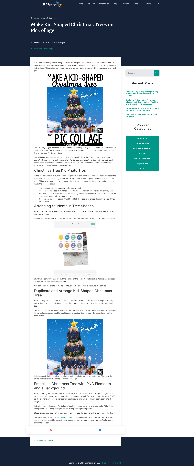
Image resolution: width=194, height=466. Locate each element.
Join (157, 4)
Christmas (35, 18)
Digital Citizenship (142, 158)
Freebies (125, 4)
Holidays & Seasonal (48, 18)
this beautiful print (64, 417)
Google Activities (143, 143)
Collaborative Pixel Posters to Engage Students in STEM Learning (142, 109)
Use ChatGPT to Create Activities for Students (141, 116)
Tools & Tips (142, 138)
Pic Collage (48, 48)
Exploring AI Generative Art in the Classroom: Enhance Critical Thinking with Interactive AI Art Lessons (142, 102)
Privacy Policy (119, 463)
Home (80, 4)
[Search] (156, 73)
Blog (115, 4)
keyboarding (143, 163)
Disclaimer (106, 463)
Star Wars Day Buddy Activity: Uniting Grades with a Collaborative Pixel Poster (142, 94)
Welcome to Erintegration (98, 4)
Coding (142, 153)
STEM (142, 169)
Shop (136, 4)
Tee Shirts (146, 4)
